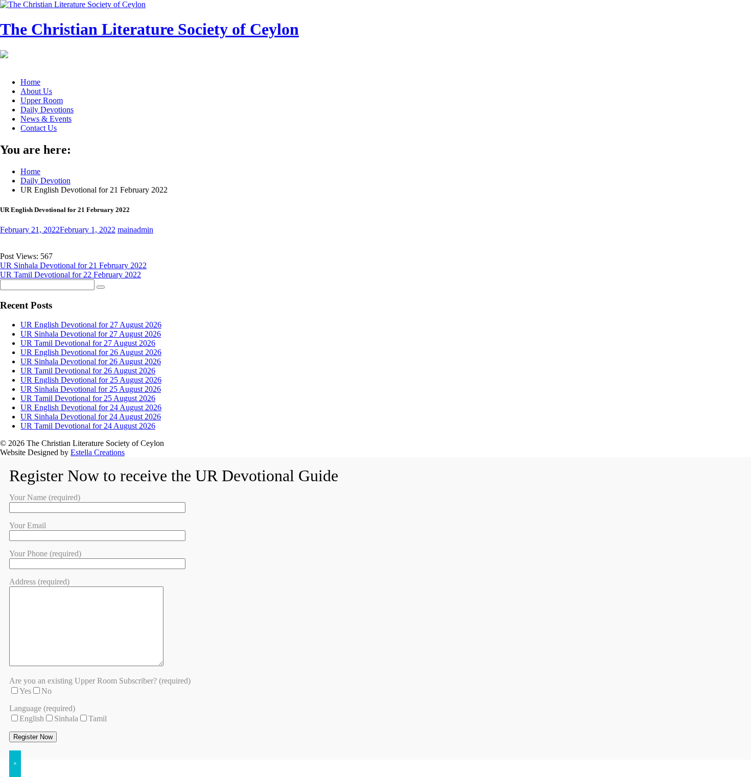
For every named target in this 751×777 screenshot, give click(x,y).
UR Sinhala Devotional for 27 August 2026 (90, 333)
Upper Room (41, 100)
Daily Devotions (47, 109)
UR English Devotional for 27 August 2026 (90, 324)
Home (30, 82)
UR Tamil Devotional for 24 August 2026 (87, 425)
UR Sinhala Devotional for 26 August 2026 (90, 361)
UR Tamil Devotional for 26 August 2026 (87, 370)
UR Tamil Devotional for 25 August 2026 (87, 398)
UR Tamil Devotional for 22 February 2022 (70, 274)
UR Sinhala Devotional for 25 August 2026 (90, 389)
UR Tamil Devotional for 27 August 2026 (87, 343)
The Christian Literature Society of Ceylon (149, 29)
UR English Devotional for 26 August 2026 (90, 352)
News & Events (46, 118)
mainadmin (135, 229)
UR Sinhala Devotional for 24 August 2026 (90, 416)
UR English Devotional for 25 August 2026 (90, 379)
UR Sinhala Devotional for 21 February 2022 (73, 265)
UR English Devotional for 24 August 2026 (90, 407)
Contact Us (38, 128)
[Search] (101, 287)
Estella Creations (98, 452)
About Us (36, 91)
